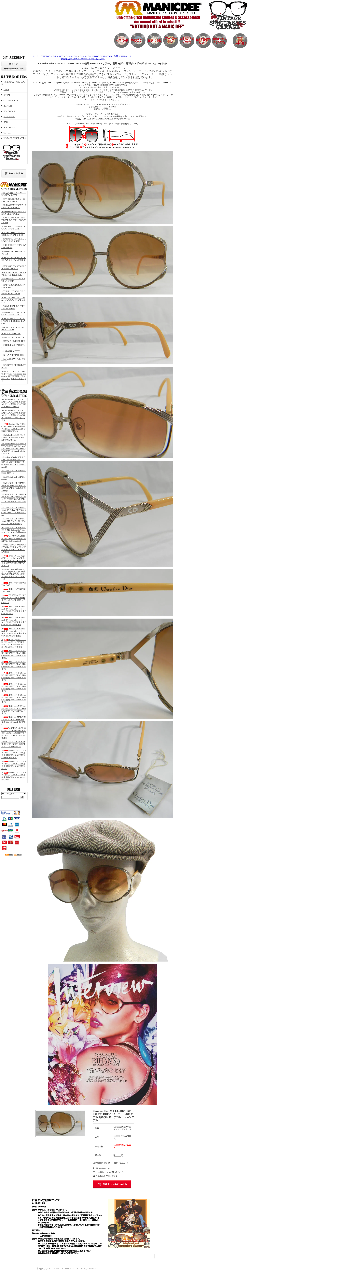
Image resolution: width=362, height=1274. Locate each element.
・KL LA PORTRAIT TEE (12, 355)
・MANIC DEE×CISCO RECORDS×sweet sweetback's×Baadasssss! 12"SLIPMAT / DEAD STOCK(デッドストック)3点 (13, 376)
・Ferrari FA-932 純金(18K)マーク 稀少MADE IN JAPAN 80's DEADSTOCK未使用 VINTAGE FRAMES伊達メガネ (13, 561)
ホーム (36, 56)
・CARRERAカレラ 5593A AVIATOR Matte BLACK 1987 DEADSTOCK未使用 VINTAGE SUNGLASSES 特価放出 (13, 733)
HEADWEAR (9, 111)
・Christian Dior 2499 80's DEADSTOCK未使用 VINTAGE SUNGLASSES (13, 437)
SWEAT (7, 95)
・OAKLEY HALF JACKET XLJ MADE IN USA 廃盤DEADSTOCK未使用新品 (13, 744)
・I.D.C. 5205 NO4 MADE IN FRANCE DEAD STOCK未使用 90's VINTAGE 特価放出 (13, 665)
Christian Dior (71, 56)
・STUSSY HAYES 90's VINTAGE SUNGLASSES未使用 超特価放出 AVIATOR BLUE (13, 765)
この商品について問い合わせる (110, 1172)
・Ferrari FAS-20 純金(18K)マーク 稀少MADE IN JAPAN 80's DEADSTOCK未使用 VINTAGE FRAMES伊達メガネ (13, 574)
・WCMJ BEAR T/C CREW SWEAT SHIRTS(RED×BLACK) (13, 321)
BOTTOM (8, 106)
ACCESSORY (9, 127)
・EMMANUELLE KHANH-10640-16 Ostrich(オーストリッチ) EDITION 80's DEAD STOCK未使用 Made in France (13, 499)
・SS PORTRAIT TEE (10, 351)
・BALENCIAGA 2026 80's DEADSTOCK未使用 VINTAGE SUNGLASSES (13, 538)
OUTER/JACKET (11, 100)
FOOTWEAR (9, 117)
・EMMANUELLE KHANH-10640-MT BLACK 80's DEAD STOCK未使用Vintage (13, 521)
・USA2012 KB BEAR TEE (13, 341)
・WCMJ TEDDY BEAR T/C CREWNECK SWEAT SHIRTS (13, 260)
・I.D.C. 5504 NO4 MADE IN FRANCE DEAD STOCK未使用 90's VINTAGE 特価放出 (13, 698)
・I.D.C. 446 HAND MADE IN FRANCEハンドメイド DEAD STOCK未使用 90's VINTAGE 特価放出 (13, 621)
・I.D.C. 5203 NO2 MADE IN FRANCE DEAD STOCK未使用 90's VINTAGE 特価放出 (13, 654)
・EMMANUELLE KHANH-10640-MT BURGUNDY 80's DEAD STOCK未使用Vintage (13, 530)
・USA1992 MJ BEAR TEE (12, 337)
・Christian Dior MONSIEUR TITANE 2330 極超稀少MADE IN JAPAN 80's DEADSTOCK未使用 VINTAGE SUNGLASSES (13, 448)
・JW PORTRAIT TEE (11, 334)
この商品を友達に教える (107, 1176)
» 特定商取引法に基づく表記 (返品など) (110, 1163)
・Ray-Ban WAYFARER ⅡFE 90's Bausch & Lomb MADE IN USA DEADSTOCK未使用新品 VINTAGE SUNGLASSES (13, 462)
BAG (6, 122)
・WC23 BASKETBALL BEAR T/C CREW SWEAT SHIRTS (13, 299)
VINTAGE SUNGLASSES (15, 138)
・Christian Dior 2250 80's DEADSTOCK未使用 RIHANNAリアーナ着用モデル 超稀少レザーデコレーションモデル (13, 415)
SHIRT (6, 90)
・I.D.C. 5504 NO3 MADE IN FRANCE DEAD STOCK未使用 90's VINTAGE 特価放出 (13, 687)
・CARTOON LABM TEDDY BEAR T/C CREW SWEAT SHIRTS (13, 220)
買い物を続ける (103, 1168)
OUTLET (7, 133)
